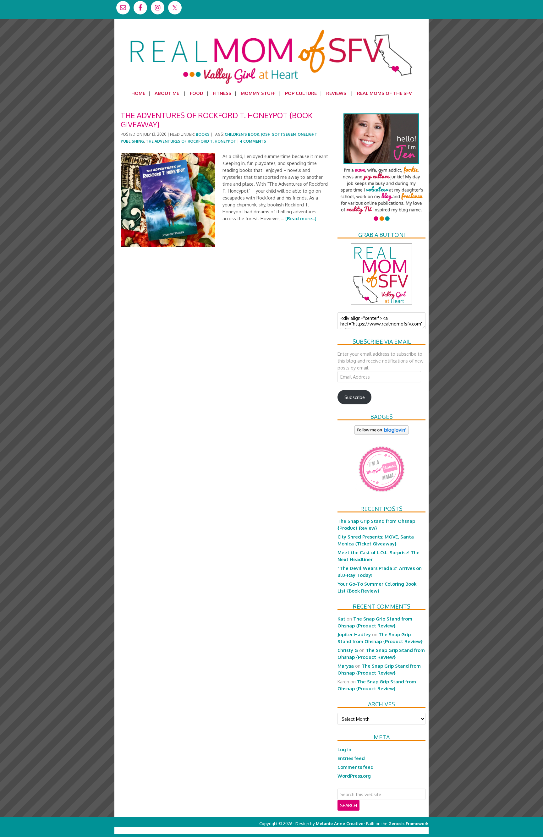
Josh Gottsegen (278, 134)
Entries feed (351, 758)
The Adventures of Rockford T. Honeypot (191, 141)
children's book (242, 134)
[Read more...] (300, 218)
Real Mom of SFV (271, 29)
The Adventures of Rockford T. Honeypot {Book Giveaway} (217, 119)
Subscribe (354, 397)
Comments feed (355, 767)
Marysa (345, 666)
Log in (344, 749)
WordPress (402, 830)
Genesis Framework (408, 823)
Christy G (347, 650)
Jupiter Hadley (354, 634)
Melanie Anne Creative (339, 823)
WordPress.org (354, 776)
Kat (341, 618)
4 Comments (253, 141)
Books (203, 134)
